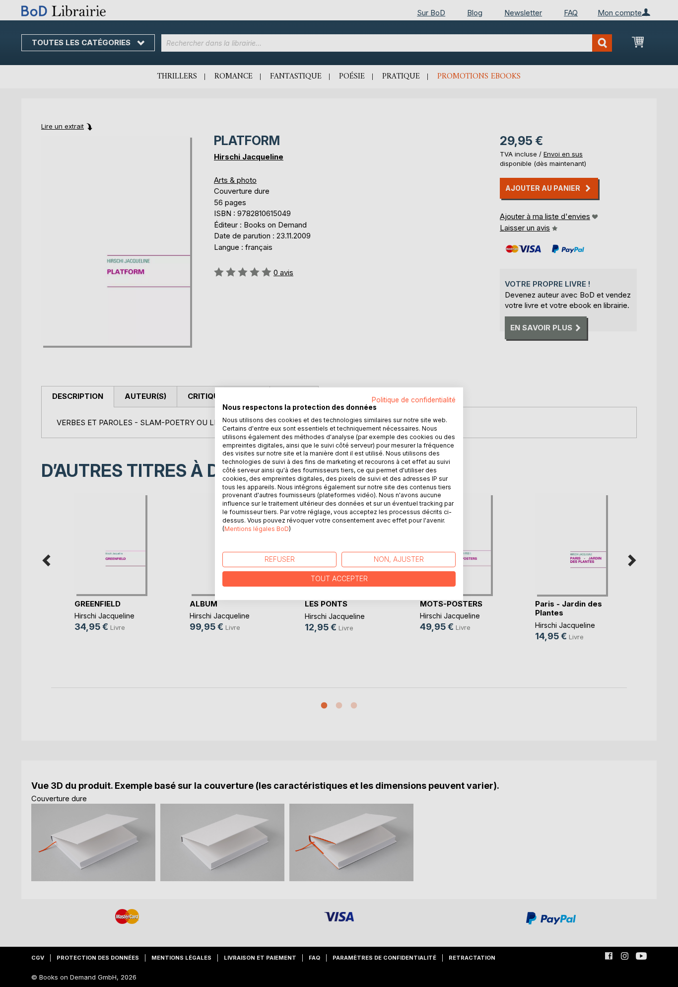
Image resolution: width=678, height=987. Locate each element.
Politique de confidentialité (414, 399)
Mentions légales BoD (256, 528)
